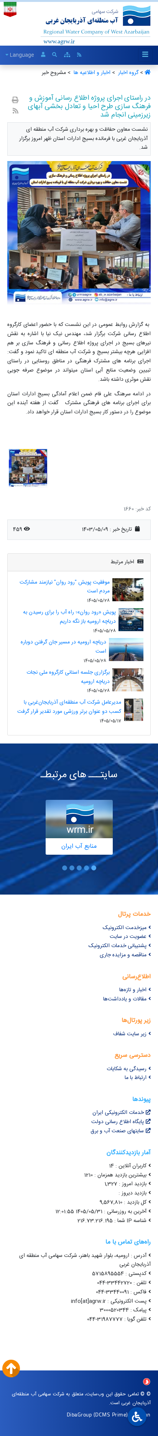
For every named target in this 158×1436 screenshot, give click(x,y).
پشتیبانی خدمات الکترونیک (117, 946)
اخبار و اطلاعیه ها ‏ (91, 72)
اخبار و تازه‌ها (132, 990)
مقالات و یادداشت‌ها (124, 999)
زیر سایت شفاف (129, 1034)
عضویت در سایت (128, 936)
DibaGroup (79, 1414)
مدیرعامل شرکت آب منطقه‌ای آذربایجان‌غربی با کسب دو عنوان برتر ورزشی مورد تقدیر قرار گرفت (69, 707)
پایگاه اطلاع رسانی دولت (117, 1122)
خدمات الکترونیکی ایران (118, 1112)
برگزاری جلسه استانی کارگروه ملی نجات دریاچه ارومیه (68, 677)
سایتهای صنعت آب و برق (117, 1131)
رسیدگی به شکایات (126, 1069)
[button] (93, 868)
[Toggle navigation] (145, 55)
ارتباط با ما (135, 1077)
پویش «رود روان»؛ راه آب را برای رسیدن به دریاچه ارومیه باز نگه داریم (69, 617)
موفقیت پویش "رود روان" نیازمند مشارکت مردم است (65, 587)
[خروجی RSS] (15, 111)
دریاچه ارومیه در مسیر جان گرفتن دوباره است (63, 647)
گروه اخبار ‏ (127, 72)
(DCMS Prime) (111, 1414)
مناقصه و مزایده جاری (123, 955)
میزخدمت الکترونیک (124, 928)
